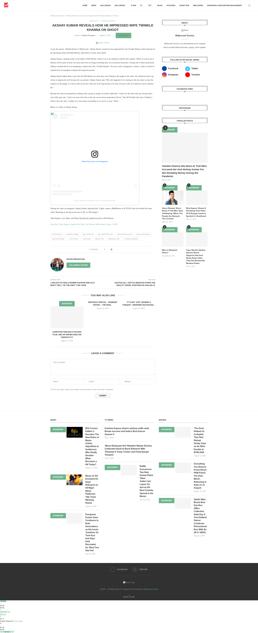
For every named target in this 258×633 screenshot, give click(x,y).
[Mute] (1, 619)
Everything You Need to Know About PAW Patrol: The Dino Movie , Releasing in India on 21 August (200, 476)
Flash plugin (18, 621)
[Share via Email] (117, 249)
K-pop (133, 5)
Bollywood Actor (124, 234)
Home (85, 5)
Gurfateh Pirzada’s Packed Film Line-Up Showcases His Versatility (67, 334)
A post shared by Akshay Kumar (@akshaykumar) (95, 200)
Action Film (57, 234)
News (93, 5)
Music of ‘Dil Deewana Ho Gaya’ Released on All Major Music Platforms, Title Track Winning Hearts (91, 489)
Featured (171, 5)
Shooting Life (114, 239)
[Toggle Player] (0, 610)
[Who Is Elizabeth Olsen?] (172, 239)
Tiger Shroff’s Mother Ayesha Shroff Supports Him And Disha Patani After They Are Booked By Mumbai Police (195, 256)
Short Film (184, 5)
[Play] (2, 601)
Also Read (54, 224)
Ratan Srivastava (89, 35)
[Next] (5, 601)
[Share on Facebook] (109, 249)
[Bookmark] (254, 5)
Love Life (87, 239)
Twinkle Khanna (131, 239)
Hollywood (105, 5)
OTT (149, 5)
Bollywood (120, 5)
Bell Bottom (88, 234)
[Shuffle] (1, 612)
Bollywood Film (143, 234)
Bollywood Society (57, 16)
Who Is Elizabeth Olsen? (169, 251)
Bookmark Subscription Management (224, 5)
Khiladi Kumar (58, 239)
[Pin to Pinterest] (114, 249)
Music (160, 5)
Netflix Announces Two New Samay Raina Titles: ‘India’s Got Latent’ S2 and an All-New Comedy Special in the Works (146, 481)
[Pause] (4, 601)
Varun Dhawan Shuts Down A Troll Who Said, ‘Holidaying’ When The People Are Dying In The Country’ (172, 213)
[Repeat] (5, 612)
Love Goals (73, 239)
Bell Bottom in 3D (105, 234)
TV (141, 5)
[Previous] (1, 601)
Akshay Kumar (72, 234)
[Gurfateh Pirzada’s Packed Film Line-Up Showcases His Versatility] (67, 317)
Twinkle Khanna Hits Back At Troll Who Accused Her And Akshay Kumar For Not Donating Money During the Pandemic (184, 171)
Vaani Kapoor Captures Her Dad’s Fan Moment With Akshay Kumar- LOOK (88, 224)
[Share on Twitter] (111, 249)
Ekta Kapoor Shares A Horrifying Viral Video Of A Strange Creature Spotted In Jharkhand (196, 212)
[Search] (249, 5)
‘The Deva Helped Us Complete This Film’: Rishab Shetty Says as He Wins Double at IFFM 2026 (200, 440)
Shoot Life (99, 239)
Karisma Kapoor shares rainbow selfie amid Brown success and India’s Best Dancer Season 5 (127, 431)
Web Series (198, 5)
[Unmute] (3, 619)
